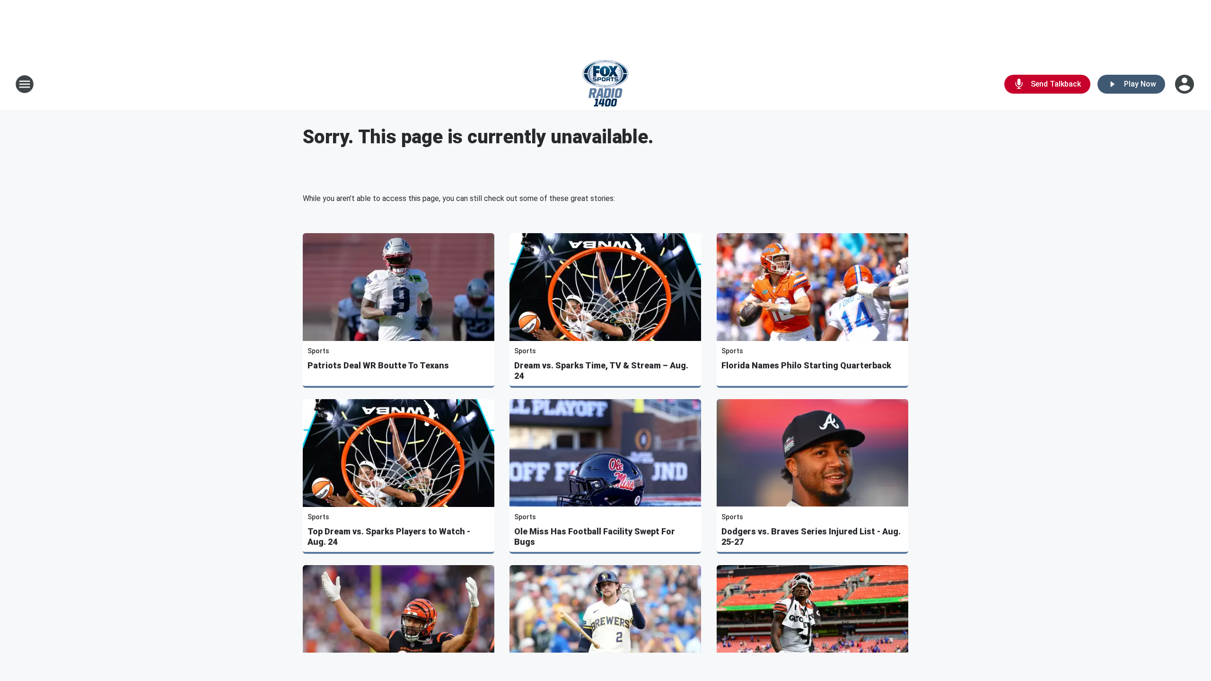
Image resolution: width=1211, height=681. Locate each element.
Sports (318, 351)
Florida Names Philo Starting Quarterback (806, 365)
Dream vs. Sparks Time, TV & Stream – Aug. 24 (601, 370)
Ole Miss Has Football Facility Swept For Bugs (594, 536)
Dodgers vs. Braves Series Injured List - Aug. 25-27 (811, 536)
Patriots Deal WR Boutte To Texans (378, 365)
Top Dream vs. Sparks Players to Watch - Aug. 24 (388, 536)
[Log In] (1185, 84)
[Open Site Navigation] (24, 84)
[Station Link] (605, 84)
